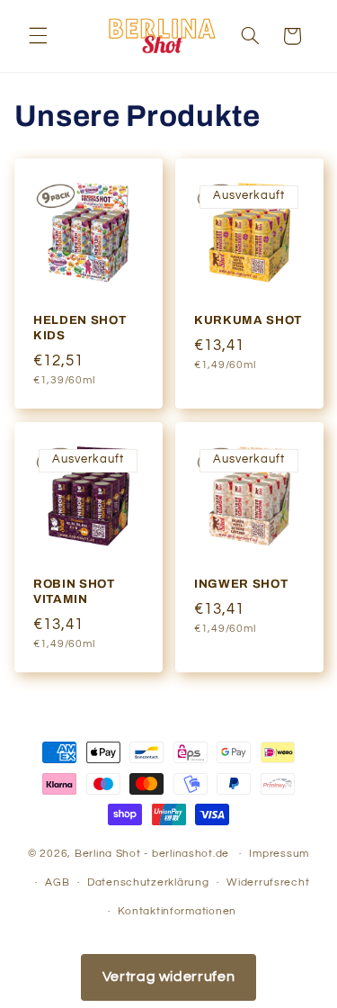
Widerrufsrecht (267, 882)
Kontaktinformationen (177, 911)
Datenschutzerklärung (148, 882)
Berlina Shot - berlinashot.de (152, 854)
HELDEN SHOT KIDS (79, 328)
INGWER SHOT (241, 583)
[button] (37, 36)
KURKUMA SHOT (248, 321)
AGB (57, 882)
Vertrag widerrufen (168, 976)
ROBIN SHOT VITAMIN (74, 591)
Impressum (279, 854)
